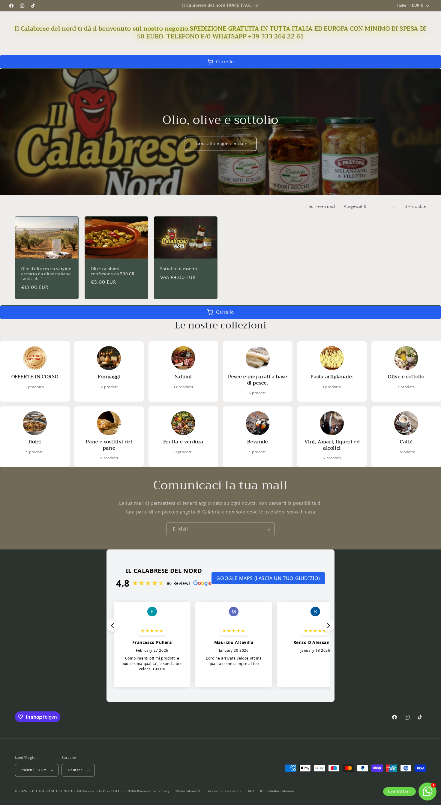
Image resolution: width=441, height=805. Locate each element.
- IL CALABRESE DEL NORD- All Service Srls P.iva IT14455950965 (82, 791)
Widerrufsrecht (188, 791)
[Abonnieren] (267, 529)
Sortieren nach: (323, 206)
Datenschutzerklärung (224, 791)
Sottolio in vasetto (178, 269)
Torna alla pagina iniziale (221, 143)
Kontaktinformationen (277, 791)
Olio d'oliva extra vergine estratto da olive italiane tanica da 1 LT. (46, 274)
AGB (251, 791)
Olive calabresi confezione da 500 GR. (113, 272)
